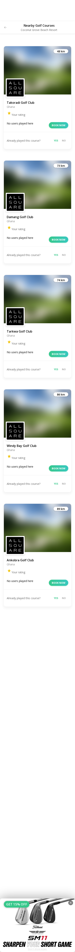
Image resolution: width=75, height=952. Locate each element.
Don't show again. (37, 949)
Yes (56, 140)
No (64, 140)
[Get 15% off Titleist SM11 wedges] (37, 925)
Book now (58, 125)
